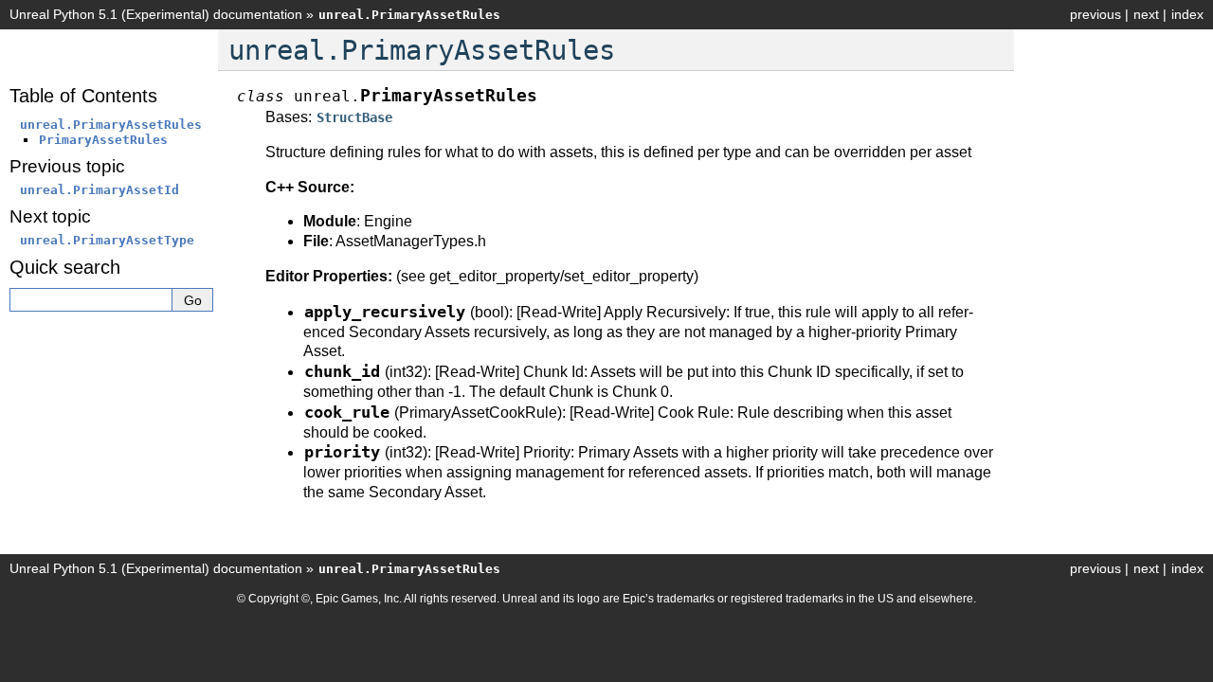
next (1146, 14)
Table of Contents (83, 95)
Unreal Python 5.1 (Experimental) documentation (155, 14)
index (1187, 14)
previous (1095, 14)
